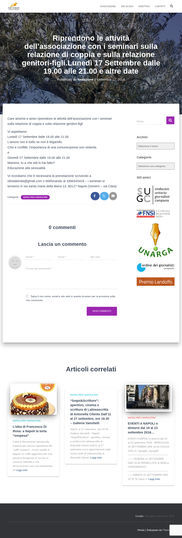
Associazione (108, 6)
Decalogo (127, 6)
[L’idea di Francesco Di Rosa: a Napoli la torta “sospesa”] (33, 398)
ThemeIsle (169, 530)
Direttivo (144, 6)
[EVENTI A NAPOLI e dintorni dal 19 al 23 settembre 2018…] (148, 397)
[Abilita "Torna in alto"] (174, 530)
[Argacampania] (14, 6)
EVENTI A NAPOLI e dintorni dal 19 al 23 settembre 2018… (143, 428)
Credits (139, 516)
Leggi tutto (22, 470)
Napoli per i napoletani (35, 197)
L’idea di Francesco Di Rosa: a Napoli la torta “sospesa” (30, 431)
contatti (160, 6)
